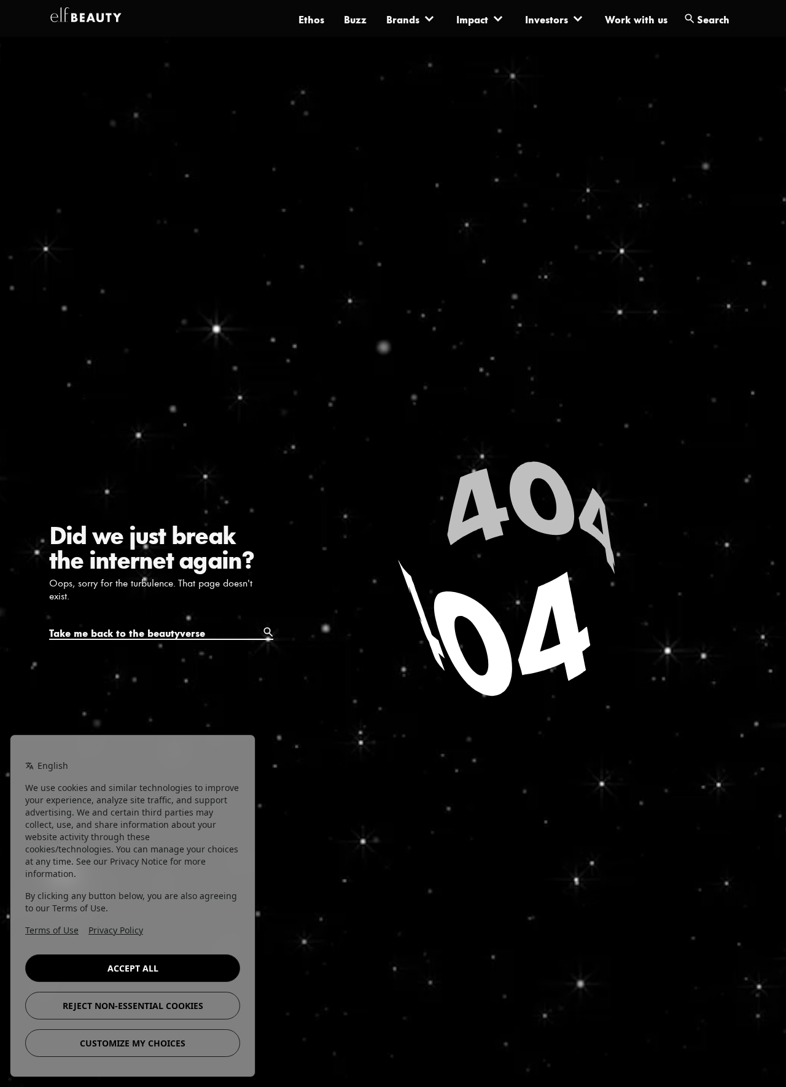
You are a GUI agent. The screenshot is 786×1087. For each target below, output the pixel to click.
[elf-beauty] (86, 18)
